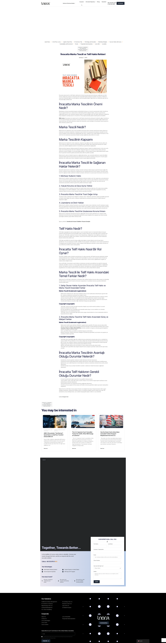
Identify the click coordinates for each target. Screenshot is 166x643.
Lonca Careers (45, 624)
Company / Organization (99, 549)
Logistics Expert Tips (67, 41)
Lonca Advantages (46, 620)
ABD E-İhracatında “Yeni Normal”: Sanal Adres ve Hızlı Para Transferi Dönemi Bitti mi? (53, 434)
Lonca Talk (97, 44)
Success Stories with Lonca (115, 41)
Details (95, 571)
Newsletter (104, 1)
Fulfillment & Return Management (49, 601)
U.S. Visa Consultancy (47, 609)
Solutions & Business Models (68, 3)
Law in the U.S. (65, 605)
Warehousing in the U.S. (47, 605)
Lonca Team (44, 622)
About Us (44, 616)
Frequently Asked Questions (87, 44)
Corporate (81, 1)
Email (95, 554)
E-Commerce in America (47, 603)
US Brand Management (47, 607)
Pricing (98, 1)
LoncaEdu (104, 44)
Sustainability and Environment (66, 44)
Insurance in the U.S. (67, 603)
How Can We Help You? (98, 565)
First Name (96, 543)
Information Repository (90, 1)
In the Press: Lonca (56, 41)
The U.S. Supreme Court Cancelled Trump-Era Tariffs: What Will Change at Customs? (82, 433)
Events (76, 44)
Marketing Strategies (102, 41)
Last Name (110, 543)
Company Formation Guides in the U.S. (59, 430)
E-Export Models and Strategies (48, 430)
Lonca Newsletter (66, 616)
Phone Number (97, 560)
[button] (82, 5)
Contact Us (44, 618)
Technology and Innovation (90, 41)
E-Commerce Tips (78, 41)
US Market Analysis (66, 607)
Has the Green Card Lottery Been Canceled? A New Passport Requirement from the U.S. (109, 433)
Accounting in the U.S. (67, 601)
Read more (46, 448)
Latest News (47, 41)
